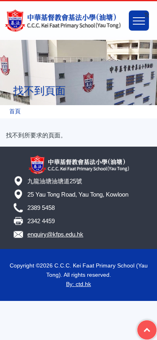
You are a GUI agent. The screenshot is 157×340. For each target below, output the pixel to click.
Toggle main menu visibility (146, 15)
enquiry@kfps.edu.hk (55, 234)
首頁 (15, 111)
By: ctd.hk (78, 284)
